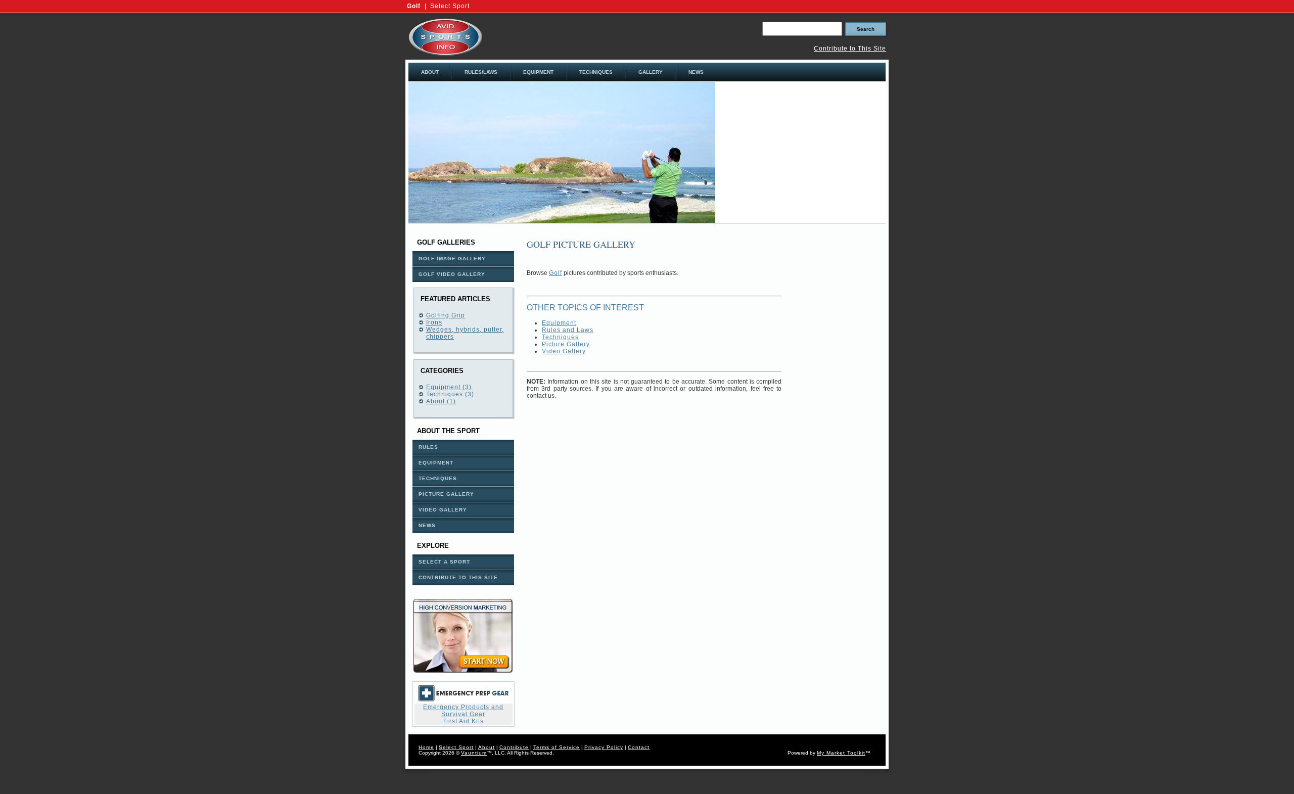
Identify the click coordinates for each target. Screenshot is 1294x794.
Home (426, 747)
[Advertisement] (801, 152)
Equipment (559, 322)
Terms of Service (556, 747)
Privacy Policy (603, 747)
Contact (639, 747)
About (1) (441, 401)
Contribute (514, 747)
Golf (414, 6)
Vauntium (474, 753)
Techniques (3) (450, 394)
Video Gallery (564, 351)
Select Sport (450, 6)
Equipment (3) (449, 387)
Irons (434, 322)
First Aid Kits (463, 721)
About (486, 747)
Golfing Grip (445, 315)
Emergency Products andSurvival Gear (463, 711)
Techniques (560, 337)
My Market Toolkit (841, 753)
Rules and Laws (567, 330)
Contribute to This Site (850, 48)
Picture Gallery (566, 344)
